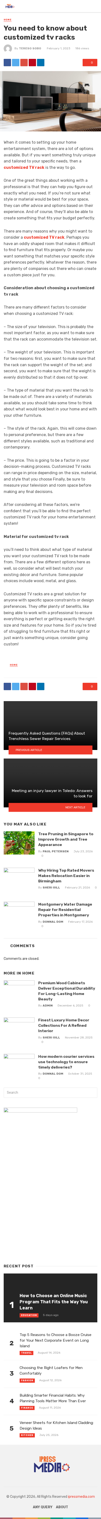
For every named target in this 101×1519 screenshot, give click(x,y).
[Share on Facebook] (7, 62)
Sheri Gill (51, 887)
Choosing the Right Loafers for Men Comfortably (51, 1371)
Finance (27, 1408)
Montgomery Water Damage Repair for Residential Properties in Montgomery (65, 909)
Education (29, 1315)
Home (8, 20)
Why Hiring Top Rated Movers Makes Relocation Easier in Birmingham (66, 875)
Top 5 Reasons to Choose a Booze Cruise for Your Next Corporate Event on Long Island (55, 1340)
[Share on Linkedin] (40, 62)
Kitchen (27, 1435)
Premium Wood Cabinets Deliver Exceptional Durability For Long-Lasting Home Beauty (66, 991)
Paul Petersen (56, 851)
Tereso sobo (30, 48)
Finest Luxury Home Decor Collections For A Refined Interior (63, 1025)
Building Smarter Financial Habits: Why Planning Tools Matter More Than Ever (53, 1398)
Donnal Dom (53, 921)
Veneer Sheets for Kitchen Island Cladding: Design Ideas (57, 1426)
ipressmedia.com (81, 1497)
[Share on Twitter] (15, 62)
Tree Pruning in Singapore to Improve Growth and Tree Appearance (65, 839)
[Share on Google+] (24, 62)
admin (48, 1005)
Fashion (27, 1380)
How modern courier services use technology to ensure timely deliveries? (66, 1062)
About (62, 1507)
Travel (26, 1353)
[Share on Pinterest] (32, 62)
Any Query (42, 1507)
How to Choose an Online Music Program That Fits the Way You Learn (54, 1301)
